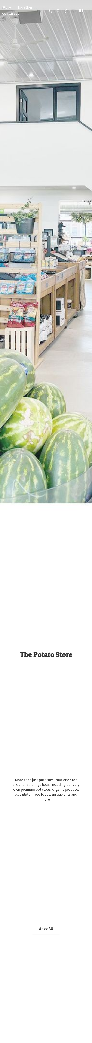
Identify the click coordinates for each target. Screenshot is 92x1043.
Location (25, 7)
